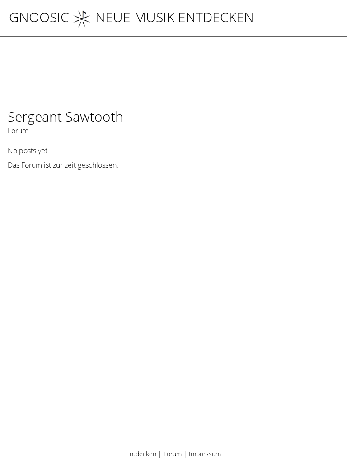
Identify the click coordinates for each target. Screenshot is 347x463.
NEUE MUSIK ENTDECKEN (174, 17)
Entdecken (141, 453)
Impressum (205, 453)
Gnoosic (39, 17)
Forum (173, 453)
